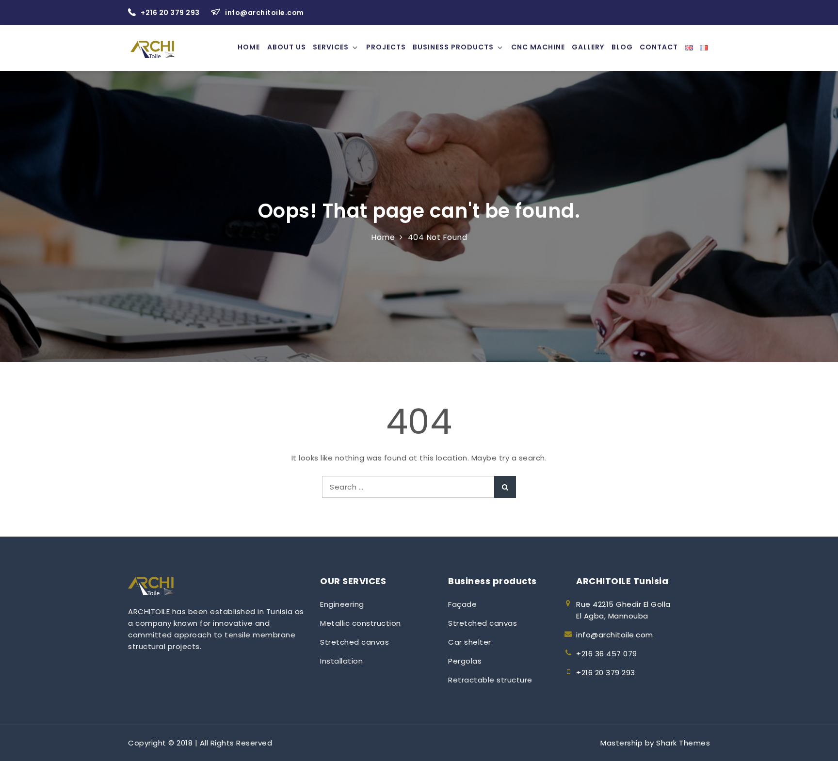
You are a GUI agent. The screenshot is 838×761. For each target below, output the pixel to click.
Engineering (342, 604)
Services (331, 47)
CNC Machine (538, 47)
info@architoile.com (264, 12)
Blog (622, 47)
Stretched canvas (354, 642)
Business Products (453, 47)
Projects (386, 47)
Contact (659, 47)
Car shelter (469, 642)
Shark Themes (683, 743)
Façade (462, 604)
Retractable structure (490, 680)
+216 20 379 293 (171, 12)
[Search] (505, 487)
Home (249, 47)
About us (286, 47)
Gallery (588, 47)
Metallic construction (360, 623)
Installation (341, 661)
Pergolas (465, 661)
